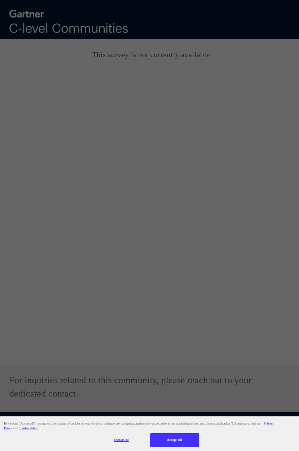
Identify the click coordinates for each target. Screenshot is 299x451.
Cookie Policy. (29, 428)
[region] (149, 433)
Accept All (174, 440)
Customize (121, 440)
